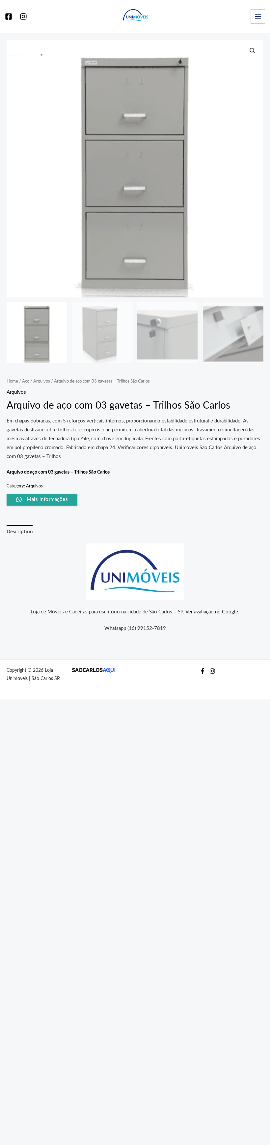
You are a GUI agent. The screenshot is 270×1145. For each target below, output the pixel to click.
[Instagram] (23, 16)
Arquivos (41, 381)
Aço (25, 381)
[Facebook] (8, 16)
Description (20, 531)
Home (12, 381)
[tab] (20, 532)
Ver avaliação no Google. (212, 611)
